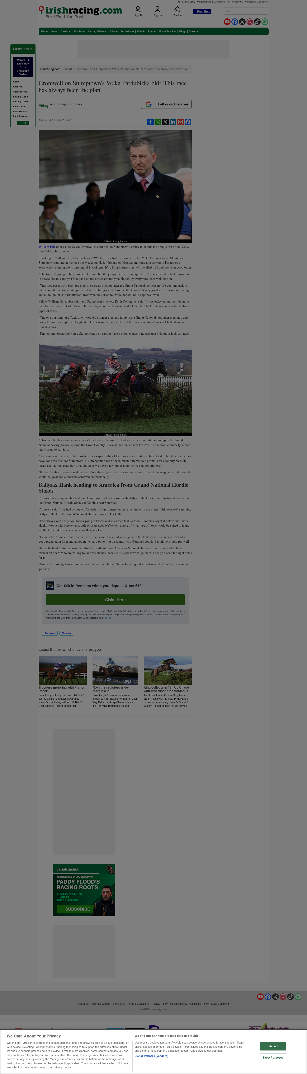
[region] (153, 1051)
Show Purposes (273, 1058)
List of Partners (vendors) (151, 1056)
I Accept (273, 1046)
